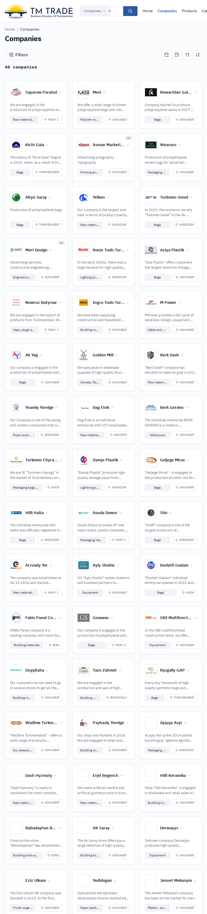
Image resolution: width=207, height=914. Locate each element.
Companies (92, 11)
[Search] (130, 11)
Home (148, 10)
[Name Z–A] (197, 54)
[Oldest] (176, 54)
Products (189, 10)
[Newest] (166, 54)
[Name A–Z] (187, 54)
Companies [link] (29, 29)
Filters (21, 54)
